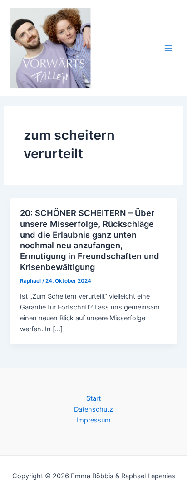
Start (93, 398)
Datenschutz (93, 409)
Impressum (93, 420)
